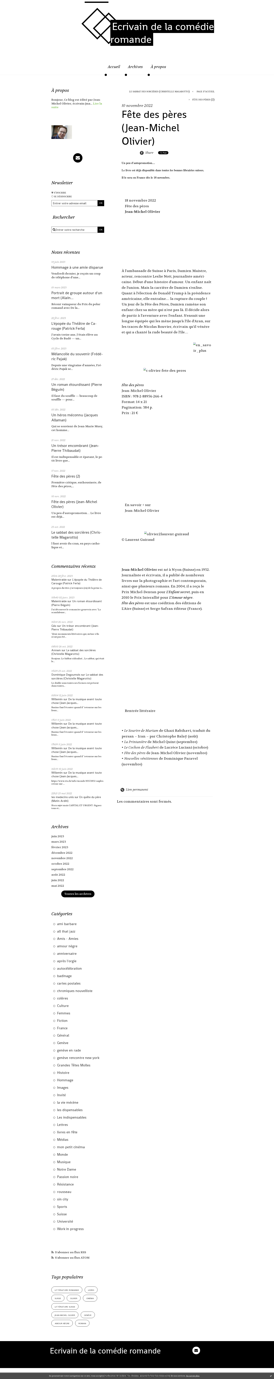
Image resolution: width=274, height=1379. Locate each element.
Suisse (62, 1214)
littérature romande (67, 1290)
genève (87, 1315)
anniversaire (67, 953)
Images (62, 1087)
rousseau (64, 1191)
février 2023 (59, 847)
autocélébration (69, 968)
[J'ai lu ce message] (271, 1376)
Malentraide (59, 579)
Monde (62, 1154)
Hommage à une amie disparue (77, 267)
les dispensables (70, 1110)
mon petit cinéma (71, 1147)
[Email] (77, 158)
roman (82, 1323)
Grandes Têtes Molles (73, 1065)
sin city (62, 1199)
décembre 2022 (61, 853)
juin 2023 (57, 836)
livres (91, 1290)
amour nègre (67, 946)
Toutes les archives (77, 894)
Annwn (56, 650)
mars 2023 (58, 842)
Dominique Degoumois (65, 674)
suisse (58, 1298)
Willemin (57, 699)
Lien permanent (136, 790)
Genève (62, 1043)
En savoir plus (192, 1376)
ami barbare (67, 924)
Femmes (63, 1013)
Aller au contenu (16, 5)
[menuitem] (114, 68)
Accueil (114, 66)
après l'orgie (66, 961)
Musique (64, 1162)
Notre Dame (66, 1169)
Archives (135, 66)
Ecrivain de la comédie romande (162, 33)
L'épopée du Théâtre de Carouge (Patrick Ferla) (74, 326)
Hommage (65, 1080)
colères (62, 998)
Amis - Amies (67, 938)
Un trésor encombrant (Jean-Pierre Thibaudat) (75, 448)
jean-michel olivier (65, 1315)
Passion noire (67, 1177)
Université (65, 1221)
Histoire (63, 1072)
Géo (53, 626)
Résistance (65, 1184)
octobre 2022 (60, 864)
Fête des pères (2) (65, 476)
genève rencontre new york (78, 1057)
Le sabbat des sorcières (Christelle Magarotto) (76, 535)
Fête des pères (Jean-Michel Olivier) (154, 128)
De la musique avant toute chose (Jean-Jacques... (76, 701)
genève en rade (69, 1050)
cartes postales (69, 983)
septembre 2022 (62, 869)
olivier (73, 1298)
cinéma (90, 1298)
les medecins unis (62, 797)
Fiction (62, 1020)
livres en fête (67, 1132)
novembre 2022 (62, 858)
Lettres (62, 1124)
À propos (158, 66)
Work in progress (70, 1229)
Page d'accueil (206, 91)
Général (63, 1035)
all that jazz (66, 931)
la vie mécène (67, 1102)
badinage (64, 976)
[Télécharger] (188, 371)
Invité (61, 1095)
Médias (62, 1139)
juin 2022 (57, 880)
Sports (62, 1206)
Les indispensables (71, 1117)
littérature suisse (65, 1306)
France (62, 1028)
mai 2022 (57, 886)
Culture (63, 1005)
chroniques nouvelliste (74, 991)
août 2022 (58, 875)
